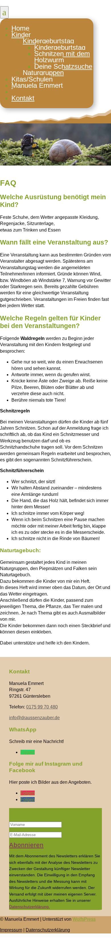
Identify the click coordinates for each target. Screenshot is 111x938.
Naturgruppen (43, 72)
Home (20, 28)
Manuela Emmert (37, 85)
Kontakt (22, 98)
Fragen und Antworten (44, 91)
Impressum (11, 930)
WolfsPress (84, 919)
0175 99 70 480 (42, 706)
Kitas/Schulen (32, 79)
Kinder (21, 34)
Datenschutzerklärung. (29, 906)
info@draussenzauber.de (34, 717)
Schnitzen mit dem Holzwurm (62, 57)
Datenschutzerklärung (48, 930)
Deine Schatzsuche (63, 66)
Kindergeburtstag (48, 41)
